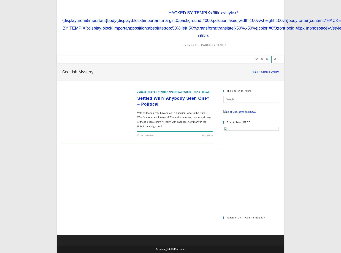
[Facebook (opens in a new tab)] (262, 59)
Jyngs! (141, 92)
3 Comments (147, 135)
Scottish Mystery (270, 72)
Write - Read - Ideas (196, 92)
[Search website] (275, 59)
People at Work (158, 92)
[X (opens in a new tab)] (256, 59)
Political (176, 92)
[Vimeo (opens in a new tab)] (267, 59)
